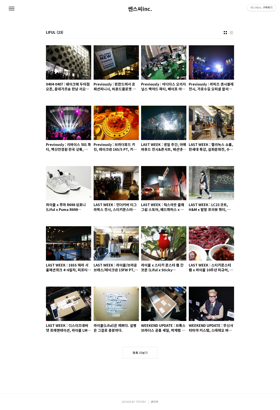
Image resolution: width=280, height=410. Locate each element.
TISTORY (141, 401)
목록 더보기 (140, 352)
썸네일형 (225, 32)
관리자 (154, 401)
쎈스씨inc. (140, 8)
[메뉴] (11, 8)
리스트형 (231, 32)
